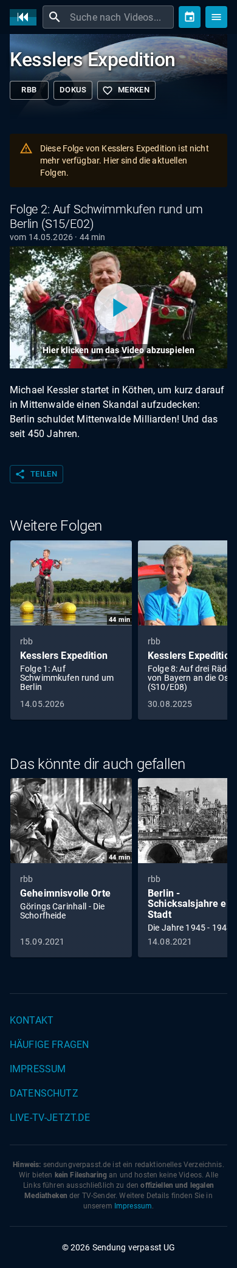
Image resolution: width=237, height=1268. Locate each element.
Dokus (73, 89)
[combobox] (120, 17)
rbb (28, 89)
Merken (125, 90)
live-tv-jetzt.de (50, 1117)
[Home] (26, 17)
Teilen (36, 474)
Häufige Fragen (49, 1044)
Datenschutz (44, 1093)
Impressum (38, 1069)
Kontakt (31, 1020)
